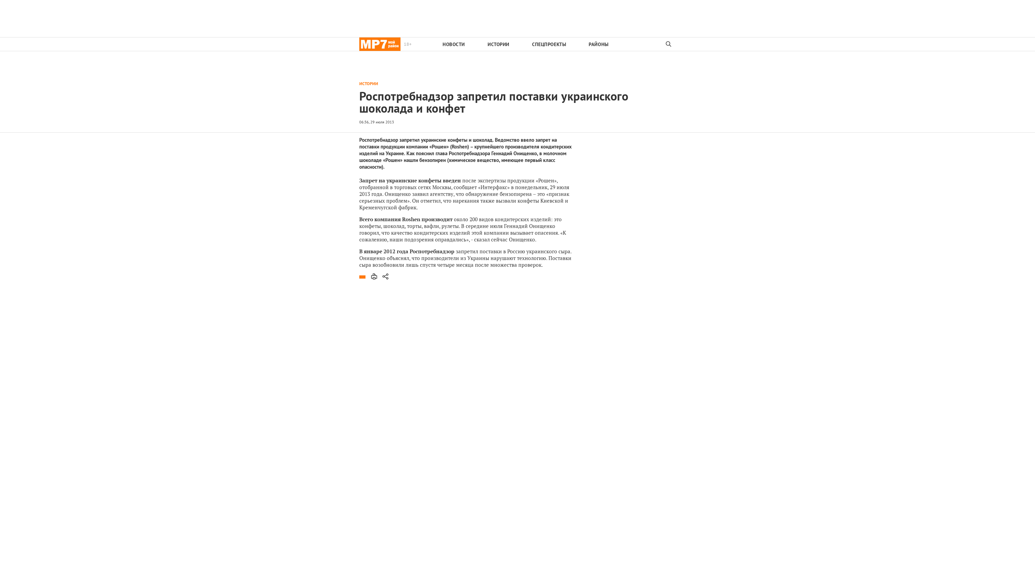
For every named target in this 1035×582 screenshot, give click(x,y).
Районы (598, 44)
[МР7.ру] (380, 44)
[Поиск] (668, 44)
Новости (454, 44)
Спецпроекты (549, 44)
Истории (498, 44)
